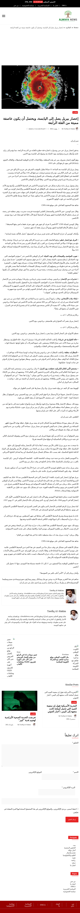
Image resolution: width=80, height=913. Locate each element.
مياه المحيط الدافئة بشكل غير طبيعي (52, 192)
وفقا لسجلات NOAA (63, 490)
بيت (74, 845)
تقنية (74, 858)
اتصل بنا (55, 5)
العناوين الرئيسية (70, 848)
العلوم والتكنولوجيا (69, 855)
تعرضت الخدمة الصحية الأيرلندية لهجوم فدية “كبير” (20, 719)
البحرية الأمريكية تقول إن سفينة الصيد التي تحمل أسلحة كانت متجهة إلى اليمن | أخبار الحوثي (62, 708)
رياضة (73, 860)
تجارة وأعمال (71, 853)
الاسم (75, 772)
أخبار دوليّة (72, 850)
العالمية (75, 112)
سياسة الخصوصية (28, 5)
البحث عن (39, 550)
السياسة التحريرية (43, 5)
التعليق (75, 742)
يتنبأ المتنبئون (57, 563)
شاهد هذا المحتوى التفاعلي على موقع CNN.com (59, 205)
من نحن (16, 5)
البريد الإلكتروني (68, 787)
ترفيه (74, 863)
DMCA (64, 5)
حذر (23, 256)
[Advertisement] (40, 47)
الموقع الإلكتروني (35, 772)
